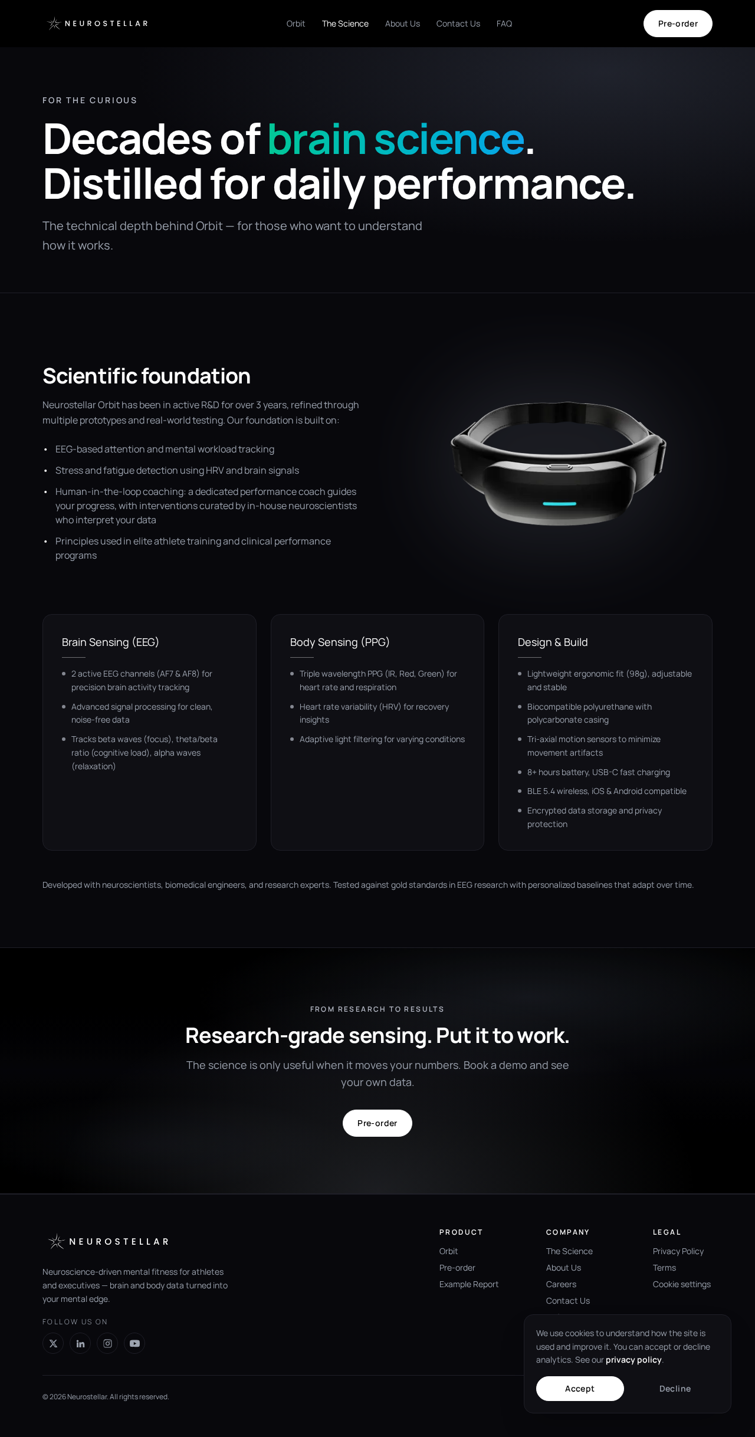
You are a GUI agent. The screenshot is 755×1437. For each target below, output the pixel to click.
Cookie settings (682, 1284)
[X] (53, 1343)
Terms (664, 1267)
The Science (345, 23)
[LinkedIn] (80, 1343)
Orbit (296, 23)
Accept (580, 1388)
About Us (402, 23)
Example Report (469, 1284)
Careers (561, 1284)
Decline (675, 1388)
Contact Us (458, 23)
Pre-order (678, 23)
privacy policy (634, 1359)
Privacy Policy (678, 1250)
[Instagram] (107, 1343)
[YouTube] (134, 1343)
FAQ (504, 23)
